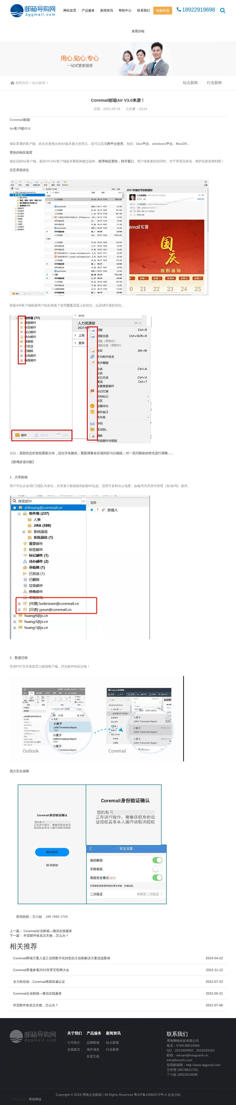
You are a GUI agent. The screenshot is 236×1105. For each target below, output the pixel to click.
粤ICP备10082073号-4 (150, 1094)
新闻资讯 (106, 10)
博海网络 (35, 1099)
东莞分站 (138, 31)
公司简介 (73, 1042)
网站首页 (69, 10)
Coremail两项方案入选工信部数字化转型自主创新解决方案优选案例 (61, 958)
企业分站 (174, 1094)
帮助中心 (125, 10)
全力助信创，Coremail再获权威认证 (39, 981)
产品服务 (88, 10)
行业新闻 (214, 83)
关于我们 (74, 1033)
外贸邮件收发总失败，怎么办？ (46, 935)
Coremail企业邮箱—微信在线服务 (48, 931)
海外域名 (93, 1049)
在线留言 (73, 1049)
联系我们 (143, 10)
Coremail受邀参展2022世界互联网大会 (41, 970)
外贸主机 (93, 1056)
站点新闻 (38, 83)
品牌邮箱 (93, 1042)
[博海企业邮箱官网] (33, 1036)
